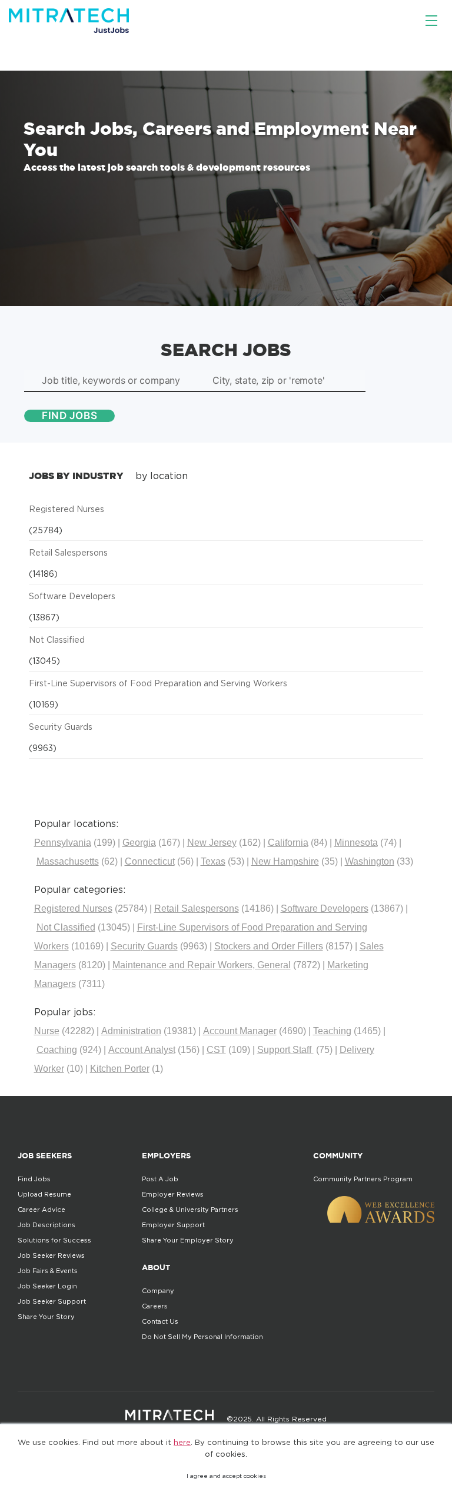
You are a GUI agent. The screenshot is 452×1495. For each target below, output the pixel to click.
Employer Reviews (173, 1194)
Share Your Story (46, 1316)
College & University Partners (190, 1209)
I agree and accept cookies (226, 1476)
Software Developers (72, 596)
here (182, 1442)
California (288, 843)
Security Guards (60, 726)
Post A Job (160, 1178)
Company (158, 1290)
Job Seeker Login (47, 1286)
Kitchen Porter (119, 1069)
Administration (131, 1031)
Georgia (139, 843)
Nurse (46, 1031)
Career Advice (41, 1209)
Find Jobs (34, 1178)
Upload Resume (44, 1194)
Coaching (56, 1050)
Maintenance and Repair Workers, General (201, 965)
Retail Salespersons (68, 552)
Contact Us (160, 1321)
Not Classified (57, 639)
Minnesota (356, 843)
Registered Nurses (66, 508)
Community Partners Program (363, 1178)
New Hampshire (285, 861)
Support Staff (285, 1050)
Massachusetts (67, 861)
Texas (213, 861)
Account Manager (240, 1031)
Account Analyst (141, 1050)
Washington (369, 861)
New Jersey (212, 843)
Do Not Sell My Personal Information (202, 1336)
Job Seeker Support (52, 1301)
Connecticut (150, 861)
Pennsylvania (62, 843)
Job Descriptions (46, 1224)
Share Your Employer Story (188, 1240)
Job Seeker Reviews (51, 1255)
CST (216, 1050)
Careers (155, 1306)
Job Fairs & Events (48, 1270)
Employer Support (173, 1224)
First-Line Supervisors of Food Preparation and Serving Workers (158, 683)
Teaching (332, 1031)
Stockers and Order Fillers (268, 946)
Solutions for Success (54, 1240)
